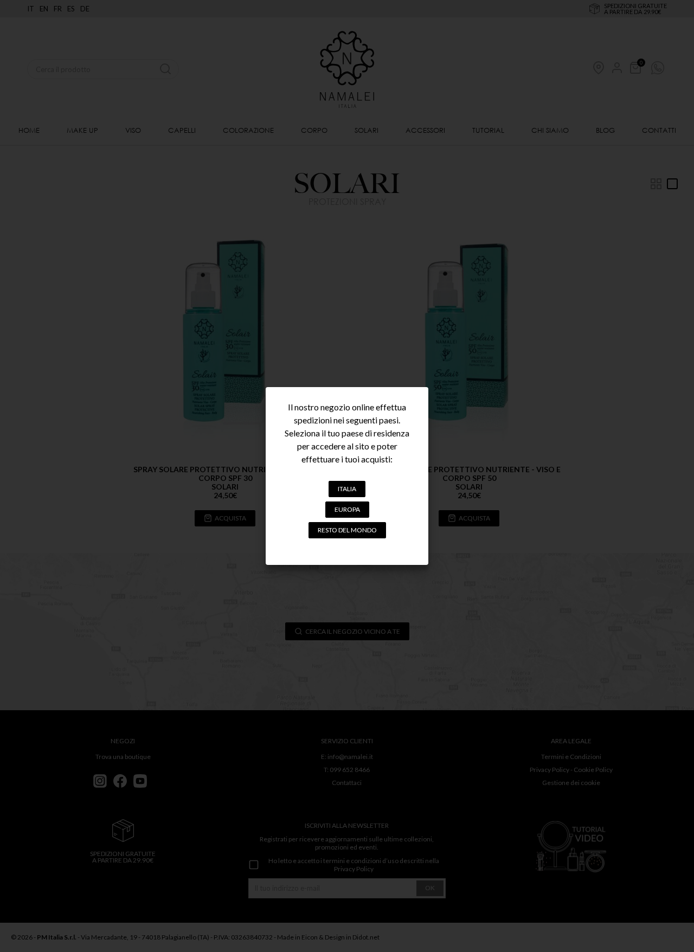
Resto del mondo (347, 530)
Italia (347, 489)
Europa (347, 509)
